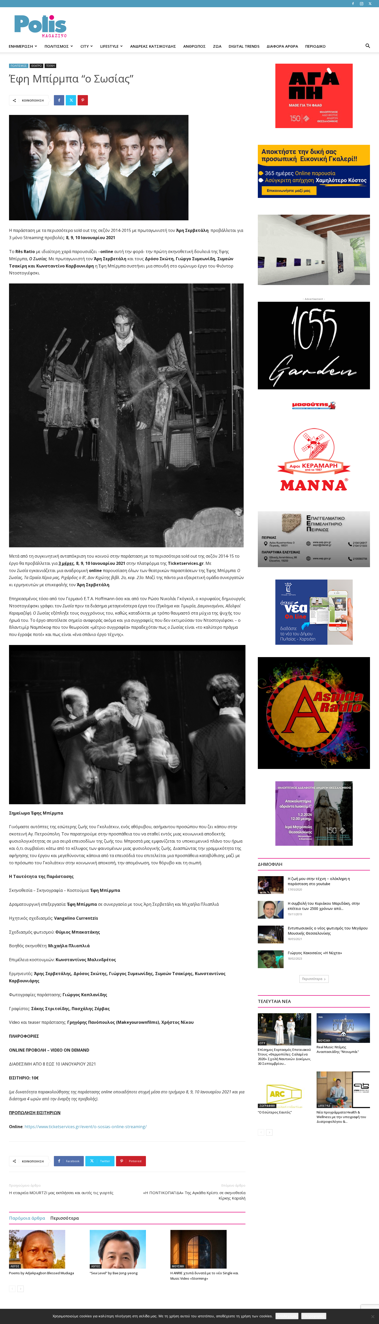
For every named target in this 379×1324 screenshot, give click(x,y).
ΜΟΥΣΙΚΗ (178, 1266)
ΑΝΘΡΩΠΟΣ (194, 46)
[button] (367, 46)
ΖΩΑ (217, 46)
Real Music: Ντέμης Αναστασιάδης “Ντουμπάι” (338, 1049)
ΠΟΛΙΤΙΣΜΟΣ (57, 46)
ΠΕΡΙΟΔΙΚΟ (315, 46)
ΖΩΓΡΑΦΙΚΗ (267, 1106)
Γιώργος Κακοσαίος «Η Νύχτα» (315, 952)
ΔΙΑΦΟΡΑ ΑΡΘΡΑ (282, 46)
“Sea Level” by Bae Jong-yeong (114, 1273)
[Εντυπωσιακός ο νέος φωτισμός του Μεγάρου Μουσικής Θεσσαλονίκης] (271, 934)
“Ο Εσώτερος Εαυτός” (275, 1112)
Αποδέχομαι (286, 1316)
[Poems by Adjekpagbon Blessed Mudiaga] (46, 1249)
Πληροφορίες (313, 1316)
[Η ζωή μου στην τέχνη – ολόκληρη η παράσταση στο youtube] (271, 885)
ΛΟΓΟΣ (15, 1266)
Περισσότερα (64, 1218)
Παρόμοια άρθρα (27, 1218)
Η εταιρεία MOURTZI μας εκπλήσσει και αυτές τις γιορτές (61, 1192)
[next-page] (20, 1289)
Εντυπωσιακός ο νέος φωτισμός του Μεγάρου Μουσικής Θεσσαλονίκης (328, 931)
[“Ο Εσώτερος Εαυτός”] (284, 1089)
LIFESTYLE (109, 46)
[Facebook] (353, 3)
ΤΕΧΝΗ (50, 66)
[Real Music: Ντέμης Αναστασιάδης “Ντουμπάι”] (343, 1028)
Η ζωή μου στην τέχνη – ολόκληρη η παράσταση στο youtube (319, 881)
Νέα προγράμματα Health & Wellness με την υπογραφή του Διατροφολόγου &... (341, 1117)
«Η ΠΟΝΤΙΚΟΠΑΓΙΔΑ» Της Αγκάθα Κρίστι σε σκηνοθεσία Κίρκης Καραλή (194, 1195)
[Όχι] (372, 1316)
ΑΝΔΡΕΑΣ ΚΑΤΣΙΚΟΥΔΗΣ (153, 46)
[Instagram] (361, 3)
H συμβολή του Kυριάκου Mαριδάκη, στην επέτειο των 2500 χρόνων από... (324, 906)
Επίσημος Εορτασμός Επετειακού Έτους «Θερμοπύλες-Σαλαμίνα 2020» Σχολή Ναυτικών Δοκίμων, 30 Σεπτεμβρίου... (284, 1056)
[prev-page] (12, 1289)
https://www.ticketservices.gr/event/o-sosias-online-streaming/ (85, 1126)
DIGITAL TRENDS (244, 46)
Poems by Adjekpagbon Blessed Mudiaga (41, 1273)
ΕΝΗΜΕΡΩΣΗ (21, 46)
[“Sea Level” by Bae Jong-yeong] (127, 1249)
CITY (84, 46)
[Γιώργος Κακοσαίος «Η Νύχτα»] (271, 959)
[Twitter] (370, 3)
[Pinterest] (83, 100)
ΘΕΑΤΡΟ (36, 66)
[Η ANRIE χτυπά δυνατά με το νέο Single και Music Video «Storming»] (208, 1249)
